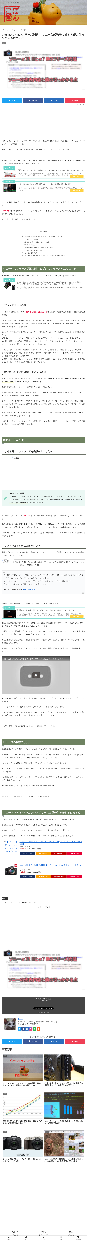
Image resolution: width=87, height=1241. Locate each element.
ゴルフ (16, 1235)
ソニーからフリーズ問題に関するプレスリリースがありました (43, 236)
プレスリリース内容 (31, 239)
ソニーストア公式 (27, 853)
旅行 (44, 1232)
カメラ (5, 902)
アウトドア (44, 1235)
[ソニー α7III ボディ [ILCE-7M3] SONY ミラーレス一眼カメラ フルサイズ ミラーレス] (10, 870)
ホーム (16, 1232)
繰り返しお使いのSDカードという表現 (37, 242)
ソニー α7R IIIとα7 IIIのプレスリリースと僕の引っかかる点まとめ (44, 256)
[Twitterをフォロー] (19, 1029)
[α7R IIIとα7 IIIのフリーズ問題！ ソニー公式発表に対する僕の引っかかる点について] (53, 699)
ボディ (6, 898)
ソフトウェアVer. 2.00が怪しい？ (35, 250)
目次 (41, 231)
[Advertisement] (43, 122)
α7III (18, 902)
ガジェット (72, 1235)
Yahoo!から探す (74, 853)
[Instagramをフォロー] (30, 1029)
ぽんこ (20, 1019)
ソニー (12, 902)
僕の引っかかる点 (29, 245)
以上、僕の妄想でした (30, 253)
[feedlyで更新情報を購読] (34, 1029)
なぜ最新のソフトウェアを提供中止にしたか (39, 247)
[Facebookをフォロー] (23, 1029)
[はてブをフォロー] (27, 1029)
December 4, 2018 (29, 589)
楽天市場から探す (59, 853)
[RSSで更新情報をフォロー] (38, 1029)
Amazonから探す (43, 853)
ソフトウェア (34, 902)
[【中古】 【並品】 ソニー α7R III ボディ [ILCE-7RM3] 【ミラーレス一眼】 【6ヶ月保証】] (10, 847)
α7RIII (25, 902)
